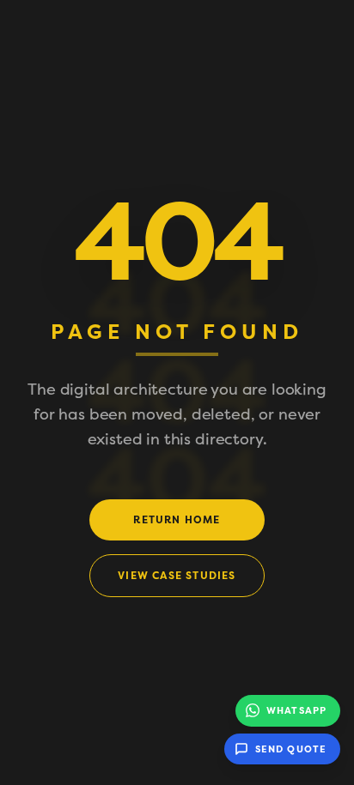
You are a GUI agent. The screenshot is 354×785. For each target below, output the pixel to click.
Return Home (176, 520)
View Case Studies (176, 576)
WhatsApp (296, 710)
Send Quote (291, 749)
